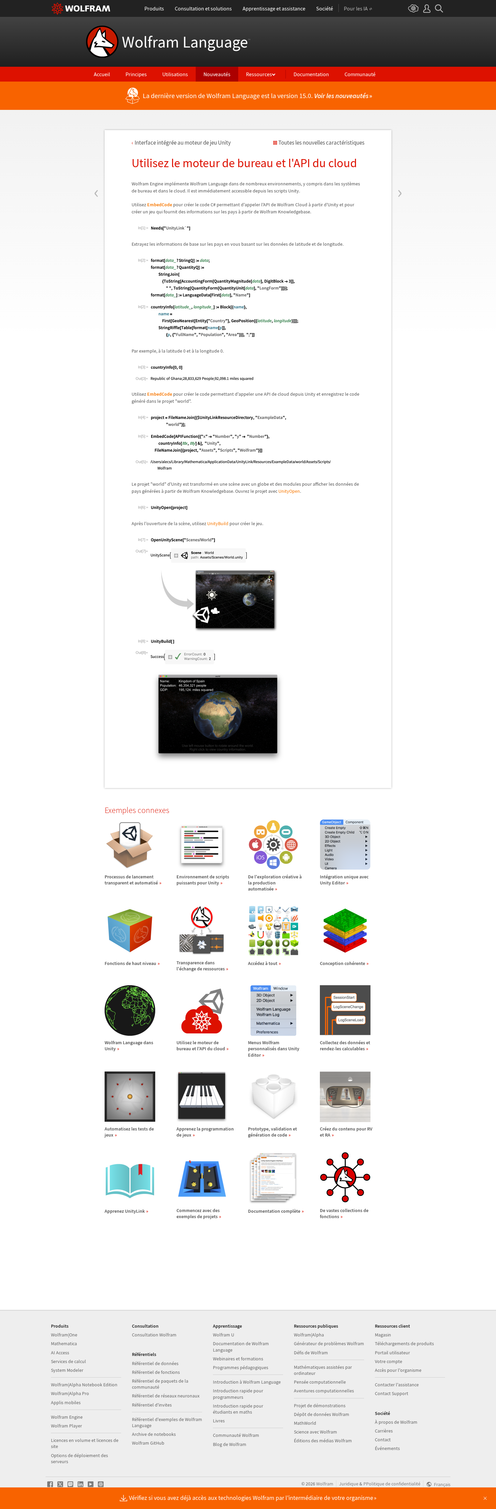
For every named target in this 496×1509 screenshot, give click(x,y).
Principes (136, 74)
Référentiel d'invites (152, 1405)
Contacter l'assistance (397, 1385)
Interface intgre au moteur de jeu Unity (183, 142)
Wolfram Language (186, 42)
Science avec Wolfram (315, 1432)
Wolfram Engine (67, 1417)
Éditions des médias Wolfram (323, 1441)
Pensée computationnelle (320, 1382)
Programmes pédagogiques (240, 1367)
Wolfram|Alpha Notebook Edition (84, 1385)
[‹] (96, 153)
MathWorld (305, 1423)
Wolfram (324, 1484)
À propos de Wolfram (396, 1422)
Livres (219, 1421)
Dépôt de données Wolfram (321, 1414)
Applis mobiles (66, 1402)
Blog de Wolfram (229, 1444)
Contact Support (391, 1393)
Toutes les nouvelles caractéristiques (321, 142)
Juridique (348, 1484)
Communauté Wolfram (236, 1435)
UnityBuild (217, 523)
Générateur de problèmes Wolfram (329, 1343)
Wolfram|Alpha (309, 1335)
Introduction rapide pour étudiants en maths (238, 1409)
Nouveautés (216, 74)
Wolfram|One (64, 1335)
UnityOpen (289, 491)
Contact (383, 1440)
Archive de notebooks (154, 1434)
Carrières (384, 1431)
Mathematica (64, 1343)
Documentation (311, 74)
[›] (400, 153)
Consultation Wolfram (154, 1335)
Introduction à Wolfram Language (247, 1382)
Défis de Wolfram (311, 1353)
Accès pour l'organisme (398, 1370)
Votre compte (388, 1361)
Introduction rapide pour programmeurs (238, 1394)
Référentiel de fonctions (156, 1372)
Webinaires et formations (238, 1359)
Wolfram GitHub (148, 1443)
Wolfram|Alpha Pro (70, 1393)
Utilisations (175, 74)
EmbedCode (159, 205)
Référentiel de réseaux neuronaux (165, 1396)
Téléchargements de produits (404, 1343)
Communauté (360, 74)
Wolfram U (223, 1335)
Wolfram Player (66, 1426)
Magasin (383, 1335)
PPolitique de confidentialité (391, 1484)
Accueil (102, 74)
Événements (387, 1448)
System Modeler (67, 1370)
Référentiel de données (155, 1363)
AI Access (60, 1353)
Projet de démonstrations (320, 1405)
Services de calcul (68, 1361)
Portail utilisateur (392, 1353)
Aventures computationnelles (324, 1391)
